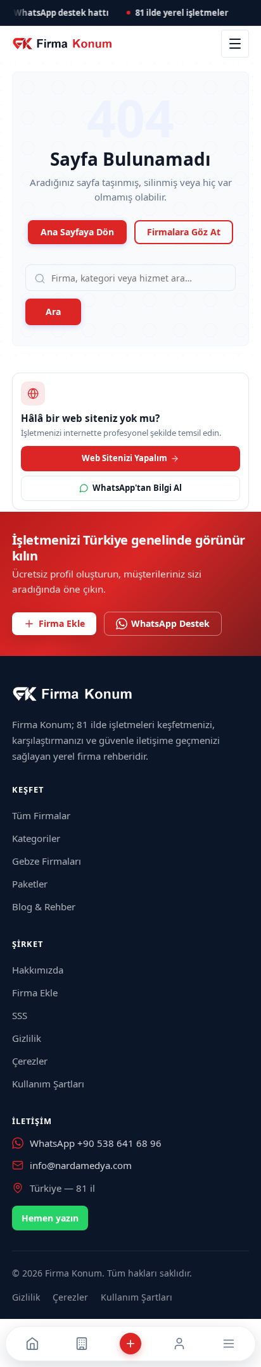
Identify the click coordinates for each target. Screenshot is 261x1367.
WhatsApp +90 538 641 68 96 (96, 1143)
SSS (19, 1015)
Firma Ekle (62, 623)
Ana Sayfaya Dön (77, 232)
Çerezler (30, 1061)
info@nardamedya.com (81, 1165)
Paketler (30, 883)
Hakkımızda (37, 969)
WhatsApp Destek (170, 623)
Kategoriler (36, 838)
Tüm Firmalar (41, 815)
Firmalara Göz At (183, 232)
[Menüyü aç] (235, 44)
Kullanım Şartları (48, 1083)
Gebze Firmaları (46, 861)
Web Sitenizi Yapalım (124, 458)
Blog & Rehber (43, 906)
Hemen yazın (50, 1218)
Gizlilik (26, 1038)
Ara (53, 312)
